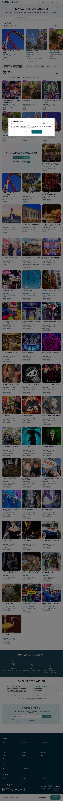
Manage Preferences (25, 131)
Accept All (36, 131)
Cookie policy (33, 127)
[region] (31, 127)
